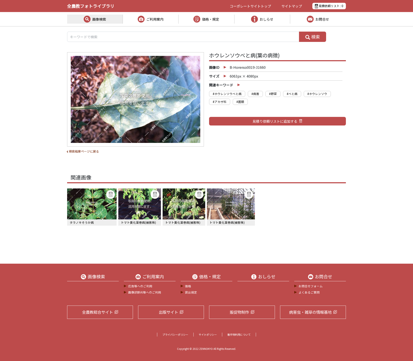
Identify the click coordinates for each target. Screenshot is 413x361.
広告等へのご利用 (140, 286)
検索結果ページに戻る (84, 151)
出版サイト (168, 312)
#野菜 (273, 94)
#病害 (255, 94)
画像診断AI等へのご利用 (144, 292)
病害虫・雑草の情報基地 (310, 312)
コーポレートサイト (250, 6)
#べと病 (292, 94)
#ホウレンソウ (317, 94)
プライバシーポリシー (175, 334)
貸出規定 (191, 292)
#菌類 (240, 101)
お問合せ (322, 19)
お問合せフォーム (311, 286)
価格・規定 (210, 19)
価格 (188, 286)
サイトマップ (291, 6)
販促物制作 (239, 312)
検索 (315, 37)
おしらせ (266, 19)
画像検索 (99, 19)
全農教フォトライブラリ (90, 6)
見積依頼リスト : (330, 6)
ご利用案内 (154, 19)
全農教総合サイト (97, 312)
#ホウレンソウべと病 (227, 94)
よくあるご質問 (309, 292)
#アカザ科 (220, 101)
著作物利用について (239, 334)
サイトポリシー (208, 334)
